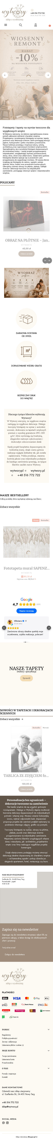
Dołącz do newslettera (15, 954)
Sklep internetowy (26, 1137)
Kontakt (4, 1077)
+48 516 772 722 (38, 13)
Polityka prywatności (9, 1038)
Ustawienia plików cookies (12, 1045)
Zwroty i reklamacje (9, 1041)
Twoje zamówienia (9, 1056)
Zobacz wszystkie (10, 506)
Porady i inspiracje (9, 1073)
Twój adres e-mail (8, 947)
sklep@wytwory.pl (10, 1106)
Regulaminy (6, 1035)
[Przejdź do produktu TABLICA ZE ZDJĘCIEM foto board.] (26, 749)
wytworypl (17, 470)
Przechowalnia (7, 1062)
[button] (4, 628)
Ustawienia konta (8, 1059)
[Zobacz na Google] (9, 622)
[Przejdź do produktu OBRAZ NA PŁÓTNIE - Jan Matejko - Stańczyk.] (26, 214)
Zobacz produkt (26, 254)
